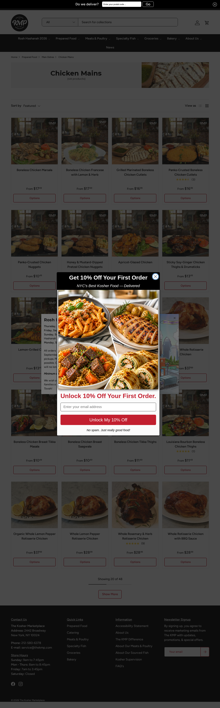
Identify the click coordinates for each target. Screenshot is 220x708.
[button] (214, 5)
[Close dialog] (155, 277)
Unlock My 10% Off (108, 419)
